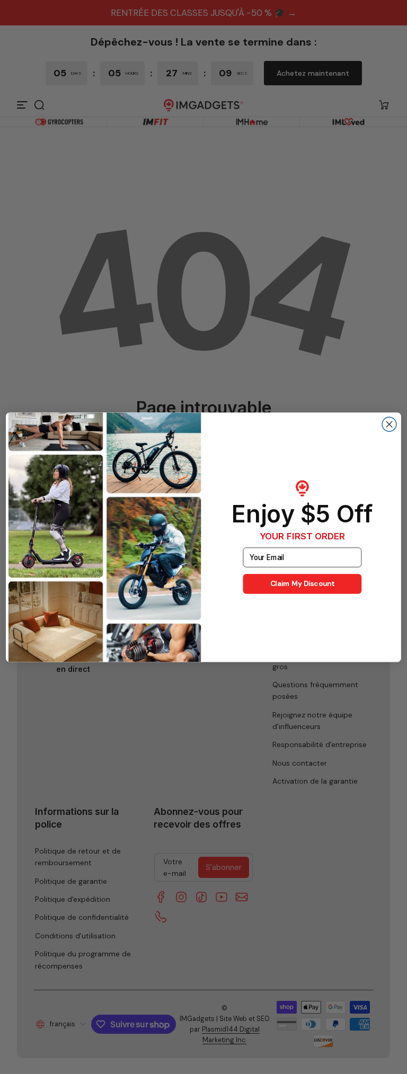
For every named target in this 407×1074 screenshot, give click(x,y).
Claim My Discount (302, 584)
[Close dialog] (389, 424)
